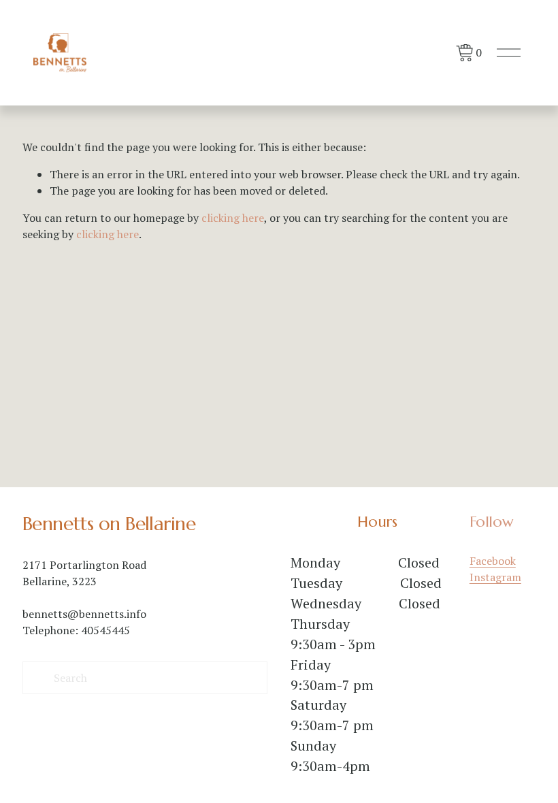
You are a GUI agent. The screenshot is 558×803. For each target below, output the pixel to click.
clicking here (232, 217)
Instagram (495, 577)
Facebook (493, 560)
